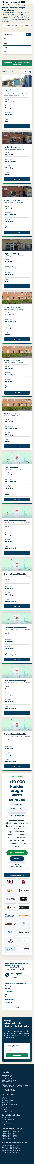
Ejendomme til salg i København (12, 1145)
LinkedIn (14, 1090)
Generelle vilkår (7, 1102)
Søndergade (9, 986)
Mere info (17, 126)
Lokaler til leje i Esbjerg (9, 1138)
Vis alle (17, 1007)
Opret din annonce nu (17, 853)
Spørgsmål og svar (8, 1119)
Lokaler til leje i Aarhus (9, 1133)
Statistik (4, 1121)
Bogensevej (9, 991)
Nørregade (8, 988)
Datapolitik (5, 1106)
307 (6, 994)
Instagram (6, 1090)
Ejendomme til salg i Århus (10, 1147)
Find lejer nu (17, 858)
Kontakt (4, 1099)
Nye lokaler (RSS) (7, 1111)
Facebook (3, 1090)
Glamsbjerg (21, 5)
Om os (4, 1097)
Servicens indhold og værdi (10, 1104)
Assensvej (8, 997)
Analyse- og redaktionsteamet (11, 1125)
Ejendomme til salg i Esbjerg (11, 1152)
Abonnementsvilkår (8, 1100)
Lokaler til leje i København (10, 1131)
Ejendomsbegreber (8, 1123)
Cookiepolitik (6, 1107)
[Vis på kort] (25, 72)
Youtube (8, 1090)
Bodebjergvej (9, 999)
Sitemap (4, 1109)
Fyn (14, 5)
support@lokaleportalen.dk (10, 1080)
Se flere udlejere (17, 875)
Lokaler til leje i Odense (9, 1135)
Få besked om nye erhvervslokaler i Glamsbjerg (17, 63)
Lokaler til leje (6, 5)
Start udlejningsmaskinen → (17, 866)
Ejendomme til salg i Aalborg (11, 1150)
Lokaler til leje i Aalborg (9, 1136)
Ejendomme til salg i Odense (11, 1149)
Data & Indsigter (7, 1118)
